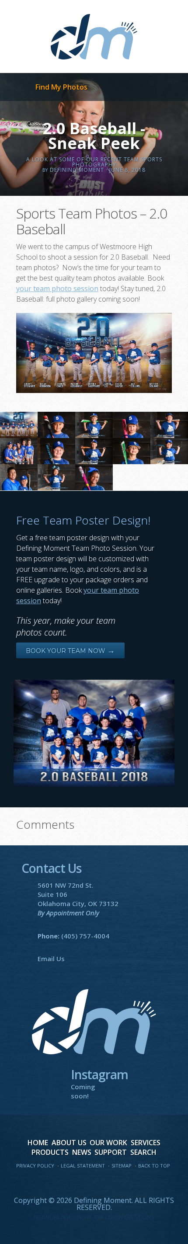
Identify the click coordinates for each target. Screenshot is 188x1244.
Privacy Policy (35, 1165)
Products (50, 1152)
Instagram (131, 1182)
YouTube (94, 1182)
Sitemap (121, 1165)
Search (143, 1152)
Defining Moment (94, 36)
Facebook (57, 1182)
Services (145, 1142)
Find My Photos (61, 87)
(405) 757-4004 (85, 935)
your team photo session (57, 288)
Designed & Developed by (94, 1217)
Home (38, 1142)
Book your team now (70, 651)
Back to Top (154, 1165)
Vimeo (112, 1182)
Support (110, 1152)
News (81, 1152)
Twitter (75, 1182)
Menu (14, 87)
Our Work (108, 1142)
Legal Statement (83, 1165)
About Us (69, 1142)
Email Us (51, 958)
